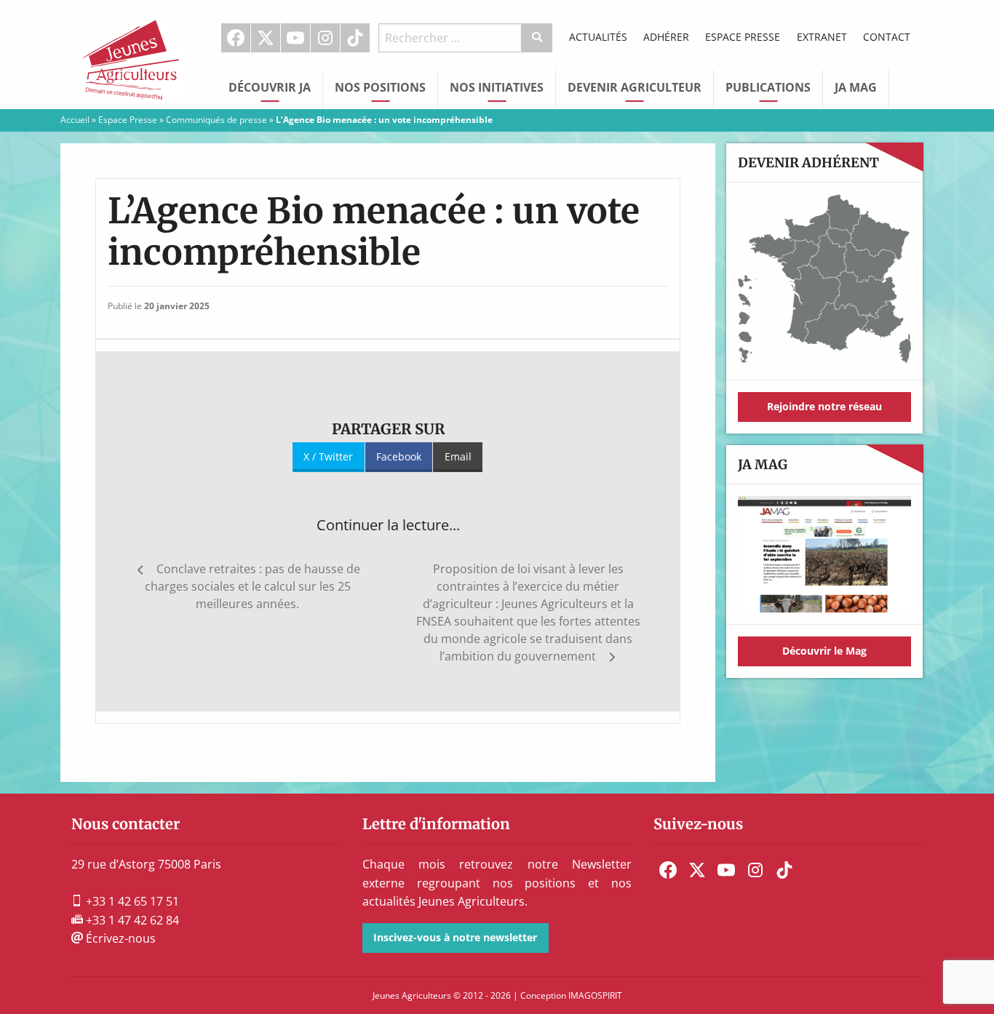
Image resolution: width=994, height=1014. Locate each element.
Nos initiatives (497, 87)
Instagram (325, 37)
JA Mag (856, 87)
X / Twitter (328, 456)
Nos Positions (380, 87)
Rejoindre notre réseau (824, 406)
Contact (886, 37)
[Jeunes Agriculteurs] (133, 53)
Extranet (822, 37)
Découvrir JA (269, 87)
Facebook (235, 37)
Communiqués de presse (216, 119)
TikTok (355, 37)
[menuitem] (236, 37)
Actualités (598, 37)
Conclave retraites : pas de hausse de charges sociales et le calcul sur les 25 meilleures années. (252, 586)
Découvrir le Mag (824, 651)
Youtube (295, 37)
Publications (768, 87)
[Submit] (537, 37)
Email (458, 456)
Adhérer (666, 37)
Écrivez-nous (119, 938)
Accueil (75, 119)
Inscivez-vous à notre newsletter (455, 937)
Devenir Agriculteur (634, 87)
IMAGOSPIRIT (595, 995)
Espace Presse (742, 37)
